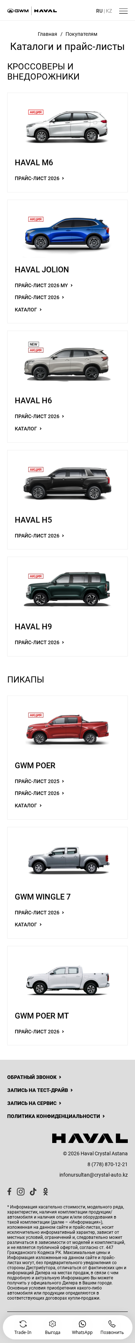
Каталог (26, 310)
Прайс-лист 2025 (37, 781)
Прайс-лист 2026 (37, 178)
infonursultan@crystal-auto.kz (93, 1175)
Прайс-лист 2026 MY (42, 285)
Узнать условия (41, 1325)
